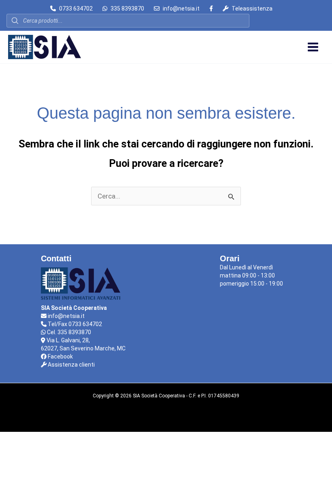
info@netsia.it (181, 8)
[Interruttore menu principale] (313, 47)
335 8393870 (127, 8)
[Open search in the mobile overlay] (127, 21)
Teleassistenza (252, 8)
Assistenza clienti (71, 364)
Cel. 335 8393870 (68, 332)
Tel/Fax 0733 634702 (74, 324)
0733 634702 (76, 8)
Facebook (60, 356)
